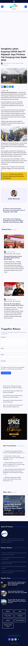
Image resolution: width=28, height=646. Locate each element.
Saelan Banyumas (7, 63)
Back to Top (14, 643)
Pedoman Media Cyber (8, 625)
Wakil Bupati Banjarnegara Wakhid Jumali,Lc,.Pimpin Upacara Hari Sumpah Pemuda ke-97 (12, 479)
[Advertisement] (14, 30)
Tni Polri (7, 501)
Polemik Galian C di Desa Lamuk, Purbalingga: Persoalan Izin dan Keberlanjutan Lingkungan (13, 458)
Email (2, 354)
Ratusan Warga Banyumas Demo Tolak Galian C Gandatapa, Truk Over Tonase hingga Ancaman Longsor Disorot (14, 464)
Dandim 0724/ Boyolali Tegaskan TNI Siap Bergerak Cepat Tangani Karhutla (17, 601)
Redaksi (8, 611)
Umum (14, 63)
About (20, 611)
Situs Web (3, 361)
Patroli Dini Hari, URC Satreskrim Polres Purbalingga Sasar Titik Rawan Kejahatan (17, 584)
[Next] (24, 492)
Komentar (3, 337)
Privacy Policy (8, 615)
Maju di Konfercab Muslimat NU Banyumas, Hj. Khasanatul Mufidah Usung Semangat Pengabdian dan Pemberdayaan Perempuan (14, 471)
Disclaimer (20, 615)
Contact (8, 620)
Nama (2, 348)
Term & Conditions (20, 620)
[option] (14, 505)
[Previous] (22, 492)
